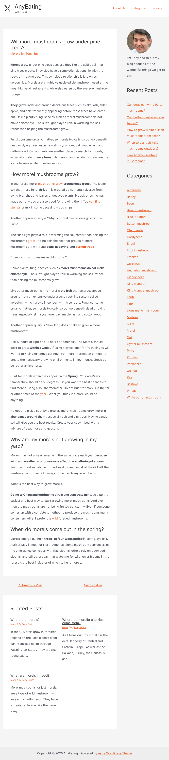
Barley (131, 197)
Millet (130, 324)
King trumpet (136, 283)
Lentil (131, 297)
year (43, 394)
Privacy (157, 8)
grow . (32, 240)
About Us (119, 8)
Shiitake (132, 384)
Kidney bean (135, 277)
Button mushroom (139, 223)
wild (55, 518)
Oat (129, 337)
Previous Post (30, 585)
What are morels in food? (29, 675)
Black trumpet (137, 217)
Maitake (132, 317)
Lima (130, 304)
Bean (130, 203)
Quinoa (132, 370)
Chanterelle (135, 230)
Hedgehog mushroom (142, 270)
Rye (129, 377)
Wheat (131, 390)
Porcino (132, 357)
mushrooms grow (51, 183)
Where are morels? (25, 620)
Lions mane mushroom (143, 310)
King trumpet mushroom (144, 290)
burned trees (85, 246)
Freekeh (132, 257)
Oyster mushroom (139, 344)
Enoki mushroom (139, 250)
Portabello (134, 364)
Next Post (93, 585)
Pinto (130, 350)
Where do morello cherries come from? (82, 621)
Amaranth (134, 190)
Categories (139, 8)
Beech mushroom (139, 210)
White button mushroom (144, 397)
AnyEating (28, 6)
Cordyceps (134, 237)
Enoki (131, 243)
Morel (14, 53)
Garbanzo (134, 263)
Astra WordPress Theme (115, 753)
